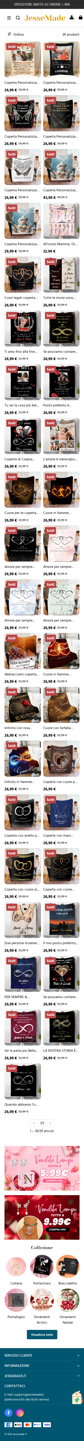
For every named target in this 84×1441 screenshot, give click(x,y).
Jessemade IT (20, 1434)
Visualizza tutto (42, 1334)
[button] (8, 17)
